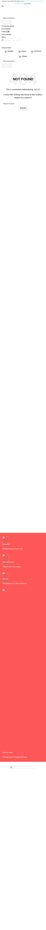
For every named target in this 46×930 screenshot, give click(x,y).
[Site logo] (15, 10)
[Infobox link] (23, 544)
